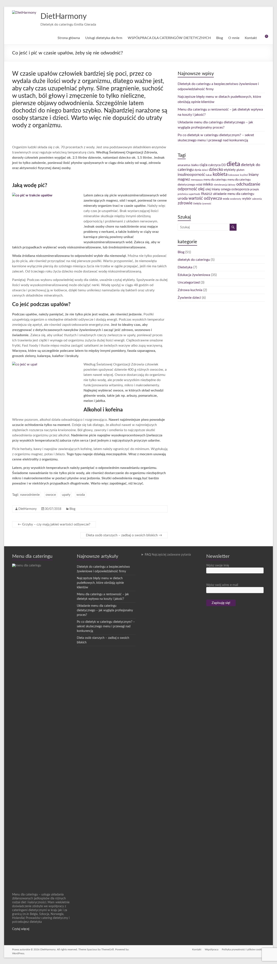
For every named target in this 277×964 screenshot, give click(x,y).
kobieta (220, 174)
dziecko (216, 169)
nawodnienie (30, 494)
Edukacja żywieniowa (194, 275)
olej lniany (212, 189)
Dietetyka (185, 267)
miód (199, 184)
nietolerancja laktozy (224, 185)
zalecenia (257, 199)
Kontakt (251, 38)
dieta (233, 164)
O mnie (233, 38)
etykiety (230, 169)
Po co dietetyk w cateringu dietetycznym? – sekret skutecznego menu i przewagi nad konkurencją (106, 626)
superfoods (194, 194)
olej (201, 189)
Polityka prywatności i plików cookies (243, 949)
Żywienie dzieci (189, 297)
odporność (187, 189)
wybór (246, 198)
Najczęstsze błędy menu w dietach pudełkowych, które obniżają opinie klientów (100, 583)
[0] (263, 38)
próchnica (183, 194)
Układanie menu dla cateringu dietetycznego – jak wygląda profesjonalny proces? (105, 610)
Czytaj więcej (20, 929)
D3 (223, 165)
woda (80, 494)
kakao (209, 175)
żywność (206, 203)
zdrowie (185, 203)
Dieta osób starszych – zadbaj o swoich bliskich (124, 535)
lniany (254, 174)
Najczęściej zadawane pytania (168, 554)
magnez (184, 179)
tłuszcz (206, 194)
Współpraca (211, 949)
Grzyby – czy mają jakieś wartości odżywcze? (54, 524)
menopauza (197, 180)
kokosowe (233, 175)
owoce (51, 494)
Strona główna (69, 38)
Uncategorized (189, 282)
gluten (240, 169)
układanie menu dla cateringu (233, 194)
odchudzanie (248, 184)
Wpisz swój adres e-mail (222, 585)
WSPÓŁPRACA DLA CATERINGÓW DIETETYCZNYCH (169, 38)
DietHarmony (63, 16)
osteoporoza (240, 189)
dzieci (205, 170)
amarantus (184, 165)
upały (66, 494)
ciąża (203, 165)
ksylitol (244, 175)
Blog (219, 38)
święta (197, 203)
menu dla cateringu (215, 179)
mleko (208, 184)
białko (195, 165)
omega (225, 189)
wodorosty (235, 199)
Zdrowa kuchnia (190, 290)
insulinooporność (191, 174)
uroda (183, 198)
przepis (254, 189)
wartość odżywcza (205, 198)
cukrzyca (214, 165)
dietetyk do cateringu (194, 259)
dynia (198, 169)
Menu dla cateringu (32, 556)
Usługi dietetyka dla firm (103, 38)
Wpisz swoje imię (217, 565)
